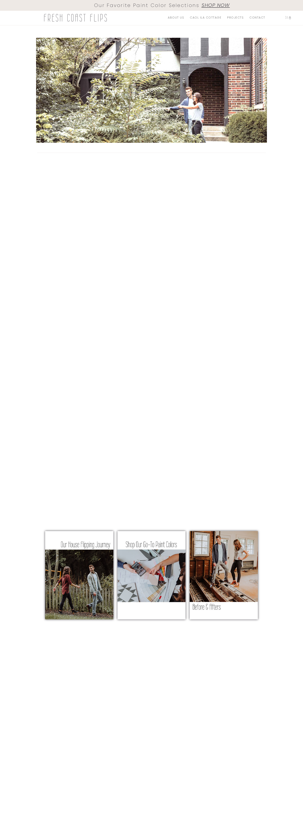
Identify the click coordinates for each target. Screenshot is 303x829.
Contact (257, 17)
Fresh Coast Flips (76, 18)
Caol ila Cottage (205, 17)
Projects (235, 17)
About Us (176, 17)
